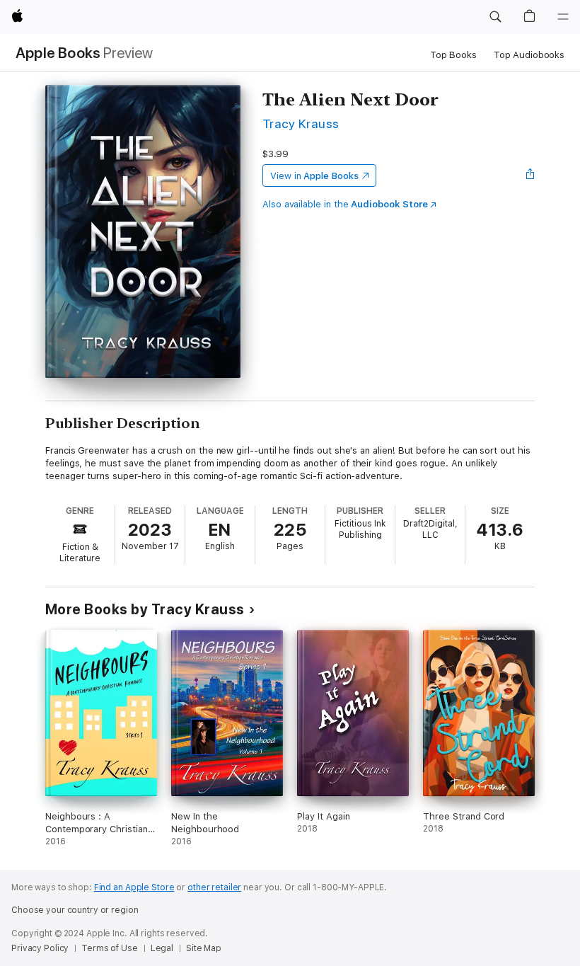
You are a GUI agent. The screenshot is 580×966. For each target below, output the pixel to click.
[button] (495, 17)
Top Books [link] (453, 55)
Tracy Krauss (301, 123)
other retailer (214, 887)
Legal (162, 948)
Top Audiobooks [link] (529, 55)
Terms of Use (109, 948)
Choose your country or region (75, 910)
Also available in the (345, 204)
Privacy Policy (40, 948)
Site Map (203, 948)
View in (314, 176)
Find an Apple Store (134, 887)
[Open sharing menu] (530, 175)
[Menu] (563, 17)
